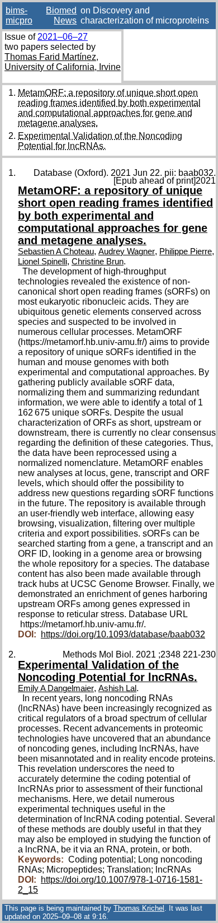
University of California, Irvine (62, 67)
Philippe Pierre (185, 251)
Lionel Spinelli (42, 261)
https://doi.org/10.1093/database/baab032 (123, 634)
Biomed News (61, 15)
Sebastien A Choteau (56, 251)
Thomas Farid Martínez (50, 57)
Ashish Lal (117, 688)
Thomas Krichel (138, 908)
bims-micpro (19, 15)
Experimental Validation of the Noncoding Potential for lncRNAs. (100, 141)
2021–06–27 (62, 36)
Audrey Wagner (126, 251)
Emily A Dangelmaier (56, 688)
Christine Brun (98, 261)
